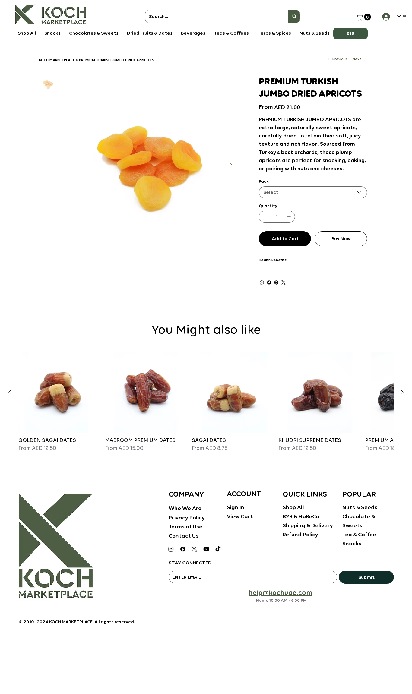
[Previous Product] (9, 392)
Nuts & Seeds (359, 507)
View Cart (240, 516)
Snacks (351, 543)
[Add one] (289, 217)
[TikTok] (218, 549)
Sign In (235, 507)
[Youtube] (206, 549)
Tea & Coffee (359, 534)
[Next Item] (231, 165)
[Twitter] (283, 282)
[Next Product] (402, 392)
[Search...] (294, 16)
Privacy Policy (187, 517)
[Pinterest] (276, 282)
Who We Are (185, 508)
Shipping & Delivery (308, 525)
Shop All (293, 507)
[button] (350, 33)
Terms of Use (185, 526)
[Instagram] (171, 549)
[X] (194, 549)
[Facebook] (269, 282)
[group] (206, 405)
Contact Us (183, 535)
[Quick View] (58, 392)
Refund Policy (300, 534)
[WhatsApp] (262, 282)
